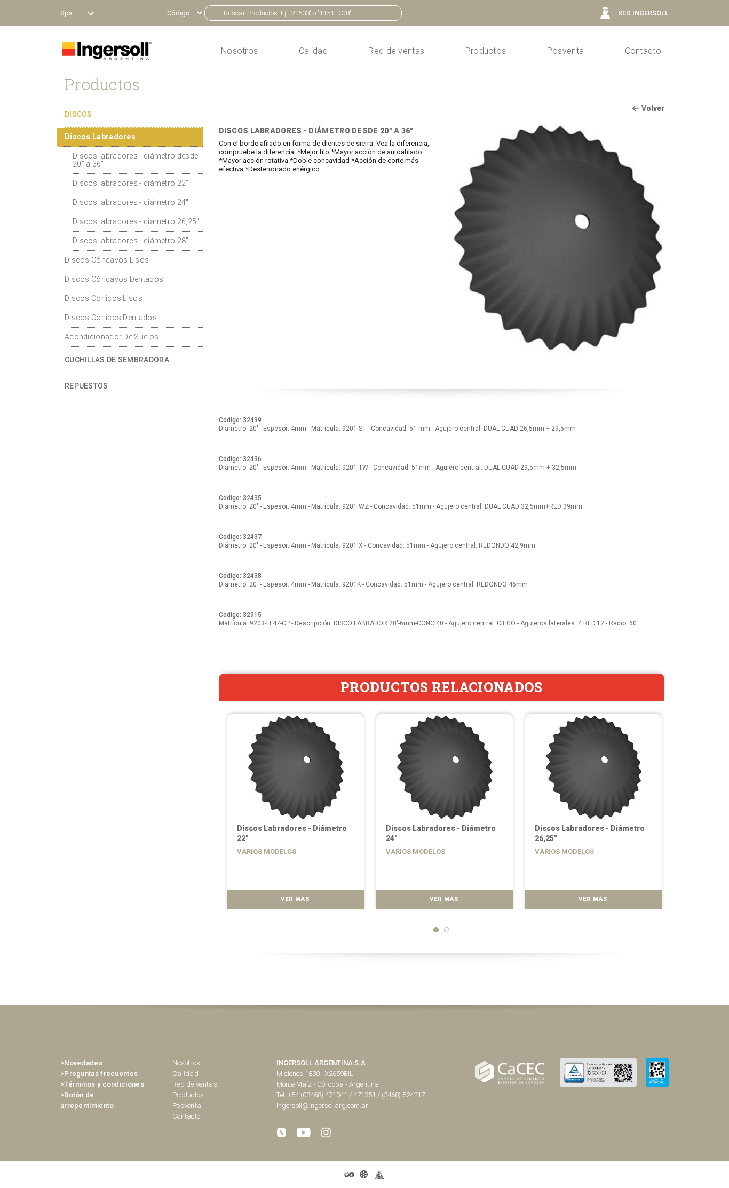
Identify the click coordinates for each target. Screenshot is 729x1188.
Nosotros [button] (239, 51)
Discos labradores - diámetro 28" (131, 240)
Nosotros (186, 1063)
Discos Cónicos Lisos (103, 298)
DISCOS (78, 114)
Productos (485, 51)
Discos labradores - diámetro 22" (131, 183)
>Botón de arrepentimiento (87, 1100)
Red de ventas (194, 1084)
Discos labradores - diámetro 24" (131, 202)
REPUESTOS (86, 386)
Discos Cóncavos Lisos (107, 260)
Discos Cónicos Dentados (111, 317)
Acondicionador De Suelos (112, 336)
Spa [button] (67, 13)
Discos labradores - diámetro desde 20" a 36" (135, 160)
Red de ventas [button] (396, 51)
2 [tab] (446, 929)
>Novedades (81, 1063)
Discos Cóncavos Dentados (114, 279)
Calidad (313, 51)
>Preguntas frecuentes (99, 1074)
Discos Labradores (100, 136)
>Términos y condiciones (102, 1084)
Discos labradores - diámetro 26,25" (136, 221)
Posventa (565, 51)
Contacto (643, 51)
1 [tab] (436, 929)
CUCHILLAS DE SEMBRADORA (117, 359)
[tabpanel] (293, 815)
